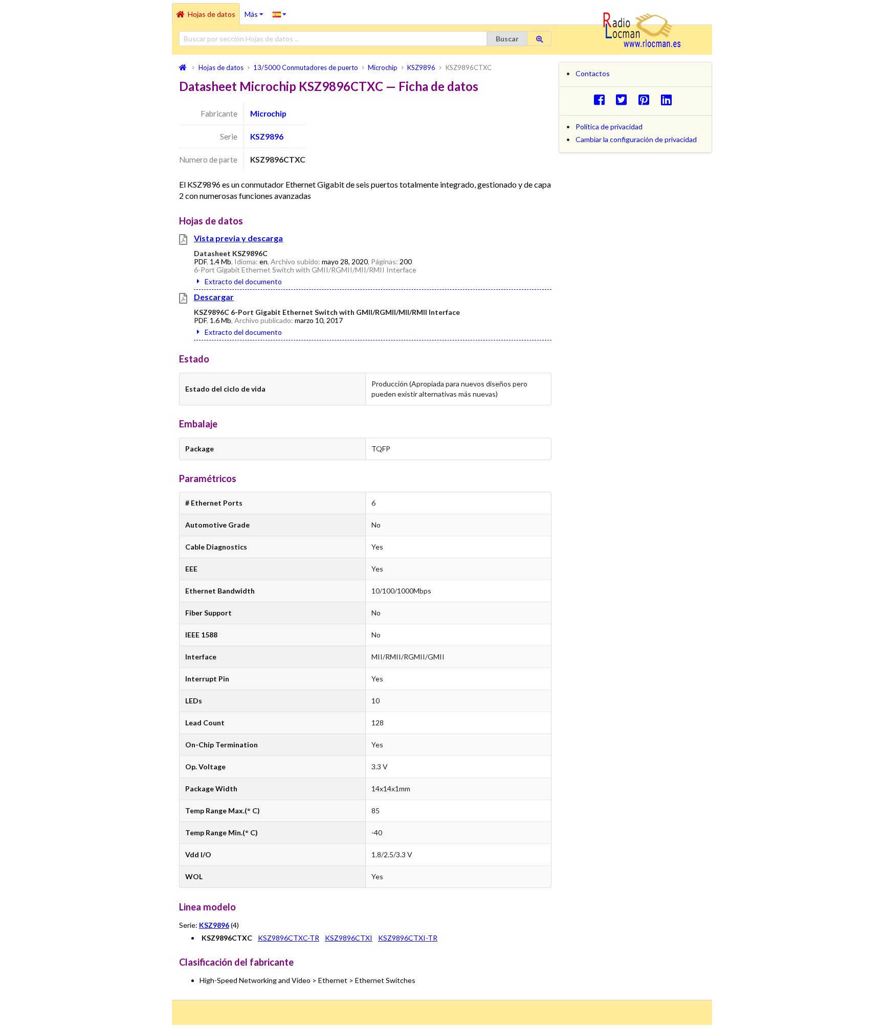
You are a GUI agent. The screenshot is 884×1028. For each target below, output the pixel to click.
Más (256, 10)
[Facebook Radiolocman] (602, 99)
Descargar (214, 297)
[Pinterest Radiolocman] (647, 99)
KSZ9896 (266, 136)
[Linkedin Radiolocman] (669, 99)
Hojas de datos (211, 14)
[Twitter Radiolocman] (624, 99)
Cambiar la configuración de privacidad (636, 139)
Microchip (268, 113)
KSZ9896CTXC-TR (288, 937)
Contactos (593, 73)
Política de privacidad (609, 126)
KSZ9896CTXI (348, 937)
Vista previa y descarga (238, 238)
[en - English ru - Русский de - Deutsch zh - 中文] (279, 14)
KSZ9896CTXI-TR (407, 937)
